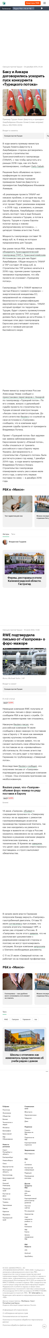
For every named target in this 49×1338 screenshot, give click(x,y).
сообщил (32, 765)
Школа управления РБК (28, 1237)
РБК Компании (28, 1225)
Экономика (7, 1113)
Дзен (26, 1121)
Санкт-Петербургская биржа (19, 1301)
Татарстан (6, 1199)
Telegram (28, 1118)
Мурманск (6, 1214)
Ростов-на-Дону (7, 1194)
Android (28, 1253)
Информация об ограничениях (15, 1309)
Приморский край (7, 1218)
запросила (39, 946)
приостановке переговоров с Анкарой (23, 396)
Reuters (25, 416)
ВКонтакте (28, 1112)
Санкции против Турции (12, 66)
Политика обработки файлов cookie (17, 1325)
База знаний (7, 1134)
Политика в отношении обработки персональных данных (23, 1320)
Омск (5, 1163)
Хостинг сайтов (28, 1206)
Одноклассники (30, 1115)
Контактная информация (28, 1168)
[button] (23, 136)
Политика (6, 1110)
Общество (6, 1116)
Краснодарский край (8, 1179)
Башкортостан (8, 1166)
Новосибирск (8, 1160)
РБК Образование (8, 1138)
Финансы (6, 1127)
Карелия (6, 1211)
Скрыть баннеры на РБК (29, 1132)
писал (25, 724)
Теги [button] (13, 534)
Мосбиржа (25, 1300)
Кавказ (5, 1208)
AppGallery (28, 1256)
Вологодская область (7, 1171)
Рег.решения (28, 1211)
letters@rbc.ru (37, 1292)
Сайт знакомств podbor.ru (28, 1219)
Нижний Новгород (6, 1184)
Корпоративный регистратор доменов (28, 1200)
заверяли (37, 843)
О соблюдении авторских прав (15, 1313)
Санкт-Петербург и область (7, 1152)
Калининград (7, 1175)
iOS (26, 1250)
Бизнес (5, 802)
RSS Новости (29, 1153)
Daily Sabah (37, 166)
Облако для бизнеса (28, 1193)
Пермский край (6, 1189)
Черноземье (7, 1205)
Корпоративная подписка (30, 1143)
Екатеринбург (8, 1157)
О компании (28, 1163)
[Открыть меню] (44, 3)
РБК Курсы (27, 1230)
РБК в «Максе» (14, 489)
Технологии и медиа (8, 1123)
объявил (28, 810)
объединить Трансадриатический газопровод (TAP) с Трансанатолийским (24, 253)
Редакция (28, 1173)
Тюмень (5, 1202)
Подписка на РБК (29, 1138)
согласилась (15, 923)
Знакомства (28, 1214)
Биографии (7, 1130)
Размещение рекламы (28, 1177)
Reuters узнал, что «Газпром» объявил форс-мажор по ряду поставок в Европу (21, 790)
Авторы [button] (6, 534)
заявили (34, 933)
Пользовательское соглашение (15, 1316)
